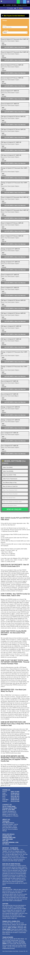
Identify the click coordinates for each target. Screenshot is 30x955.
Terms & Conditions (9, 951)
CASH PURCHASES (7, 839)
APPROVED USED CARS (8, 837)
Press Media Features (8, 823)
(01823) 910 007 (15, 799)
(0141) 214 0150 (15, 801)
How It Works (15, 951)
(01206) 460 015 (15, 793)
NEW (4, 5)
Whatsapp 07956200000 (22, 5)
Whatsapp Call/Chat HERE (9, 808)
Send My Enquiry (14, 509)
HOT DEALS (14, 5)
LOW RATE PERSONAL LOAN (10, 842)
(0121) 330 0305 (15, 795)
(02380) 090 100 (15, 798)
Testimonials (5, 821)
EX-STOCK (8, 5)
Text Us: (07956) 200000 (8, 806)
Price (5, 32)
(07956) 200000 (6, 929)
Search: (4, 25)
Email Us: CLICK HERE (8, 809)
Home (4, 951)
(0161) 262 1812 (15, 796)
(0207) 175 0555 (15, 791)
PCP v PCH (5, 841)
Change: (4, 20)
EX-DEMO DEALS (7, 836)
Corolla (11, 8)
